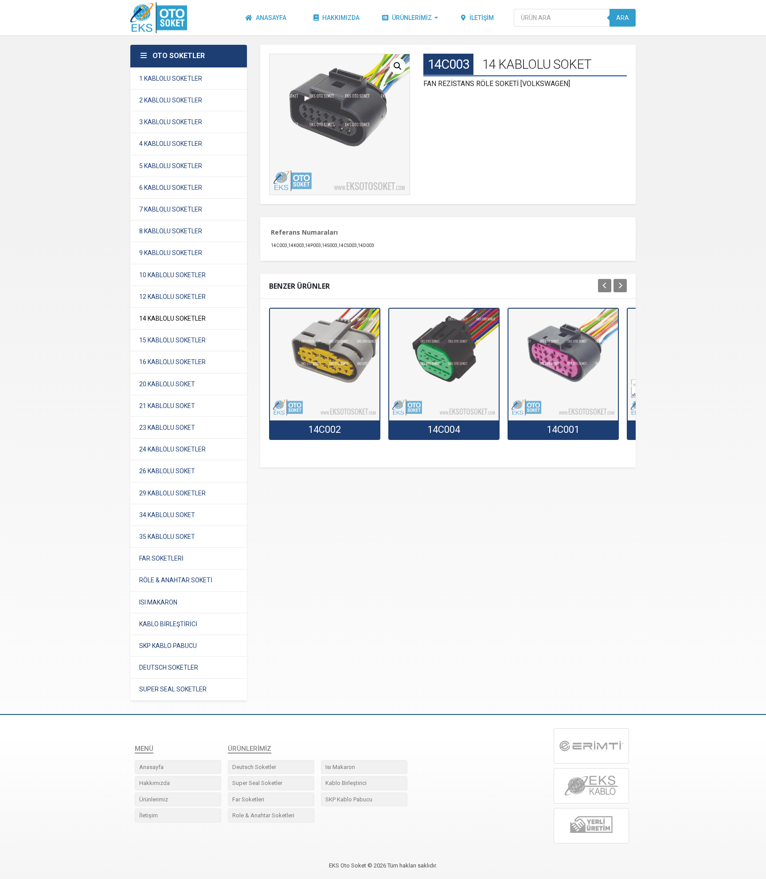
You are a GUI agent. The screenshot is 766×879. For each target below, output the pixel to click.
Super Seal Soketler (257, 783)
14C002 (324, 429)
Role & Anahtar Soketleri (263, 815)
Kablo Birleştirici (346, 783)
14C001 (563, 429)
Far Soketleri (248, 799)
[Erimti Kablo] (591, 746)
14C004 (443, 429)
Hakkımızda (341, 17)
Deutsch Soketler (254, 767)
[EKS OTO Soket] (591, 786)
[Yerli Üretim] (591, 825)
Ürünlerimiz (412, 17)
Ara (622, 17)
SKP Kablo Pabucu (348, 799)
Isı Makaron (340, 767)
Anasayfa (271, 17)
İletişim (481, 17)
